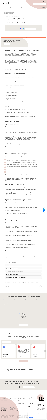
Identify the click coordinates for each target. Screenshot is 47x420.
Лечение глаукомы (12, 397)
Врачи (14, 7)
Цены (6, 7)
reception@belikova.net (22, 403)
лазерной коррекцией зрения (22, 116)
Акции (10, 7)
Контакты (38, 7)
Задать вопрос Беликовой (20, 400)
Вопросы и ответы (21, 397)
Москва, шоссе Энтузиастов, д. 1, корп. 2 (7, 403)
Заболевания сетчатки (13, 398)
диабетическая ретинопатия (11, 98)
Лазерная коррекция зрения (4, 399)
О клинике (28, 7)
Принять (31, 417)
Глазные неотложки (21, 398)
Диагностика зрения (4, 397)
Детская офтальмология (12, 400)
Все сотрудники (23, 324)
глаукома (7, 92)
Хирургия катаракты (4, 400)
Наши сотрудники (30, 397)
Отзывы (34, 7)
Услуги (2, 7)
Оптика (17, 7)
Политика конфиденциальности (4, 408)
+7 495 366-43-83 (13, 29)
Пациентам (22, 7)
